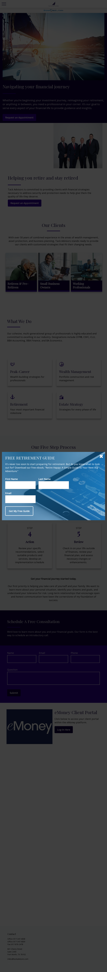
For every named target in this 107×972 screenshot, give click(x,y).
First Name (11, 479)
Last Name (44, 479)
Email (8, 493)
